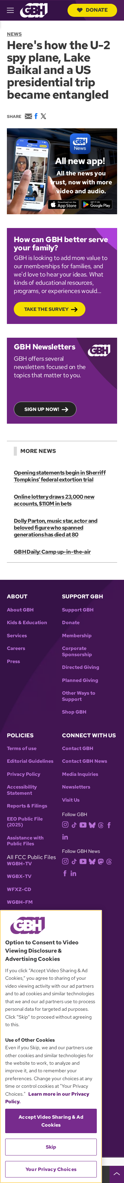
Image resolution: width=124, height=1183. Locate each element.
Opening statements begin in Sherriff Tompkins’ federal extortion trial (59, 476)
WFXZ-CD (19, 889)
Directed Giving (80, 667)
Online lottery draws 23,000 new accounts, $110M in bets (54, 500)
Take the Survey (46, 309)
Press (13, 661)
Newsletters (76, 787)
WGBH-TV (19, 864)
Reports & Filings (27, 806)
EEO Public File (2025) (25, 822)
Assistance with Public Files (25, 841)
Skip (51, 1147)
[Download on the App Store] (63, 204)
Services (17, 636)
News (14, 34)
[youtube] (83, 824)
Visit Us (71, 800)
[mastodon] (101, 861)
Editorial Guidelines (30, 761)
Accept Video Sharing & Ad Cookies (51, 1121)
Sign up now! (41, 409)
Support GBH (78, 610)
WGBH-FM (20, 902)
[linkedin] (65, 836)
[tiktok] (74, 824)
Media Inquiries (80, 774)
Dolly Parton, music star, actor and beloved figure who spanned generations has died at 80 (55, 527)
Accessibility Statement (22, 790)
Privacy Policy (23, 774)
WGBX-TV (19, 876)
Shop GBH (74, 712)
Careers (16, 648)
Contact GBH (77, 748)
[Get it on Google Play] (96, 204)
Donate (97, 10)
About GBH (20, 610)
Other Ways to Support (78, 696)
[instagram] (65, 824)
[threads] (101, 824)
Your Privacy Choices (50, 1169)
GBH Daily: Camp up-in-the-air (52, 551)
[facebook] (109, 824)
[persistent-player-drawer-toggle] (117, 1174)
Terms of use (22, 748)
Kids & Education (27, 623)
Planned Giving (80, 680)
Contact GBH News (84, 761)
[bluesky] (92, 824)
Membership (77, 636)
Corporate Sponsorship (77, 651)
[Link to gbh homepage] (34, 9)
